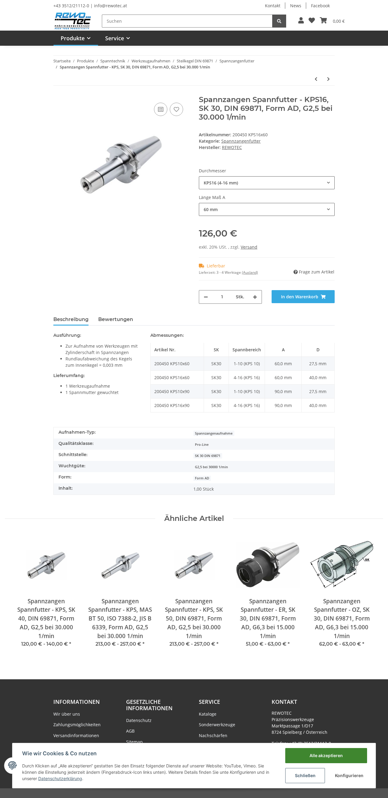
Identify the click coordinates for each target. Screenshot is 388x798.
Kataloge (207, 714)
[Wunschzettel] (311, 21)
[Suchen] (279, 21)
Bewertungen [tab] (115, 319)
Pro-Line (202, 444)
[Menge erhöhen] (255, 296)
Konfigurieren (349, 775)
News (295, 5)
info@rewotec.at (110, 5)
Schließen (305, 775)
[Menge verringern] (205, 296)
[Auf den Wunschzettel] (176, 109)
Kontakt (272, 5)
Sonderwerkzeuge (217, 724)
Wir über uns (66, 714)
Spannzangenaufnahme (213, 433)
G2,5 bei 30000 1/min (211, 467)
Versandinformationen (76, 735)
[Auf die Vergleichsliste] (160, 109)
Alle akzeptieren (326, 755)
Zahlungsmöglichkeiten (77, 724)
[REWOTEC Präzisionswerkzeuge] (72, 20)
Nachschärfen (213, 735)
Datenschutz (139, 720)
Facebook (320, 5)
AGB (130, 731)
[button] (301, 21)
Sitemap (134, 742)
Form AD (202, 478)
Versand (249, 247)
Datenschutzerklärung (60, 778)
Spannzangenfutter (241, 141)
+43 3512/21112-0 (71, 5)
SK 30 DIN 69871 (207, 456)
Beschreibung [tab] (71, 319)
